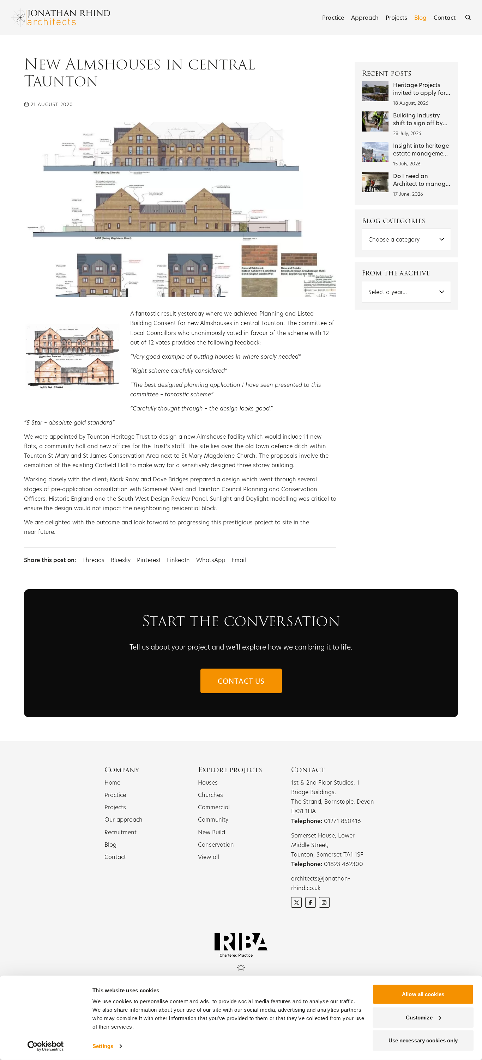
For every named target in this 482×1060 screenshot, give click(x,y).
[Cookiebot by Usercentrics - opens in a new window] (46, 1046)
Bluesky (121, 559)
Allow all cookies (423, 994)
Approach (365, 17)
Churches (210, 794)
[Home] (60, 17)
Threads (93, 559)
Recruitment (120, 832)
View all (208, 856)
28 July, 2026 (407, 133)
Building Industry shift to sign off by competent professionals (418, 126)
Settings (102, 1046)
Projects (396, 17)
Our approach (123, 819)
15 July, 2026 (407, 163)
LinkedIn (178, 559)
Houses (208, 782)
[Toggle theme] (241, 967)
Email (238, 559)
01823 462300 (343, 863)
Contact (445, 17)
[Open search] (468, 17)
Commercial (214, 807)
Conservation (216, 844)
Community (213, 819)
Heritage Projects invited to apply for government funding (421, 92)
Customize (419, 1017)
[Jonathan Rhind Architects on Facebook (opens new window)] (310, 902)
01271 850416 (342, 820)
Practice (333, 17)
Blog (420, 17)
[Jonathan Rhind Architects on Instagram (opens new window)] (324, 902)
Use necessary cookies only (423, 1040)
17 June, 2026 (408, 194)
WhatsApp (210, 559)
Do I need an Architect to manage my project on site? (421, 183)
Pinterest (149, 559)
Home (112, 782)
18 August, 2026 (410, 103)
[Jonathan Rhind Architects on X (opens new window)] (296, 902)
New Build (211, 832)
